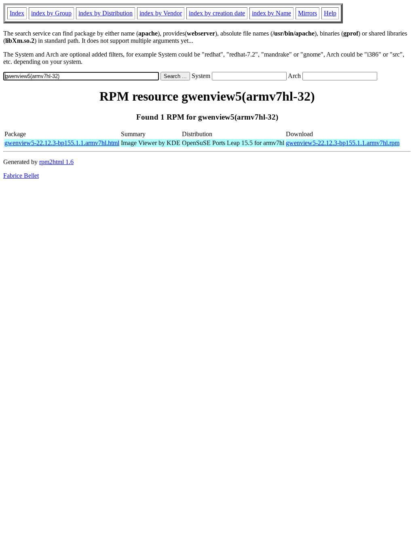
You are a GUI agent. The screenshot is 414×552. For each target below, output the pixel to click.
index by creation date (217, 13)
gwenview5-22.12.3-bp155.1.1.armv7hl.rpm (342, 142)
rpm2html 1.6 (56, 161)
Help (330, 13)
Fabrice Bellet (21, 175)
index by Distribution (105, 13)
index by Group (51, 13)
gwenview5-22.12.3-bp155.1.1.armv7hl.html (61, 142)
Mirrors (307, 13)
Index (17, 13)
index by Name (271, 13)
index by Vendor (160, 13)
